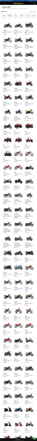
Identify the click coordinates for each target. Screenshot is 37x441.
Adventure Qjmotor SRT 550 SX (29, 90)
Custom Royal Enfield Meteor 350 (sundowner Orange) (7, 231)
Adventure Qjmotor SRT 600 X (18, 103)
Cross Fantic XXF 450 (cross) (28, 160)
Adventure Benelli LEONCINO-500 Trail (18, 32)
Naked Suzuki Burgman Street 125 (7, 416)
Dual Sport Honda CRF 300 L (28, 274)
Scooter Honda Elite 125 (17, 430)
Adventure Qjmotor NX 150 (6, 90)
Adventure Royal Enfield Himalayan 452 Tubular (17, 119)
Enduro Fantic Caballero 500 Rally (28, 303)
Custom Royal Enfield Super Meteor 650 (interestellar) (28, 245)
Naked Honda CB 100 (17, 360)
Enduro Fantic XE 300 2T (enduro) (6, 318)
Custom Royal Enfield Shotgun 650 (29, 231)
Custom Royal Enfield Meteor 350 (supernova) (18, 231)
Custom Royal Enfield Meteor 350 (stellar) (29, 216)
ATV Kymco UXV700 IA (6, 160)
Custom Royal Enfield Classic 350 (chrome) (7, 202)
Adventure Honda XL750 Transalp (28, 76)
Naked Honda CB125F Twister (7, 388)
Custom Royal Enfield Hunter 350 (7, 216)
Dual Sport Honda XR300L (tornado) (28, 289)
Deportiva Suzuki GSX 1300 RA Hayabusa (29, 260)
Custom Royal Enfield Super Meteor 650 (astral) (7, 245)
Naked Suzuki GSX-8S (17, 416)
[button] (3, 3)
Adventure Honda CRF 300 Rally (7, 46)
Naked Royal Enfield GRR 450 (29, 402)
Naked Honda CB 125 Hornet (29, 360)
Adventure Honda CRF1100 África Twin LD (17, 61)
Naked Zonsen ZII (27, 416)
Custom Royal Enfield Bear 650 (29, 187)
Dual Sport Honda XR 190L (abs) (7, 288)
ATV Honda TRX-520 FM (6, 146)
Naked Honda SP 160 (17, 402)
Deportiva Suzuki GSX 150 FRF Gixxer (7, 274)
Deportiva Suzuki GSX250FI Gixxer (17, 274)
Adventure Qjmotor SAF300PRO (18, 90)
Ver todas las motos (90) (33, 11)
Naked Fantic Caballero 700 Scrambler (7, 361)
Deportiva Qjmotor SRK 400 (17, 259)
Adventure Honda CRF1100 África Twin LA (7, 61)
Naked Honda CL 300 (6, 402)
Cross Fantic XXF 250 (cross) (18, 160)
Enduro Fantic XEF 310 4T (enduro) (28, 318)
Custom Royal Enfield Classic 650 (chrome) (29, 202)
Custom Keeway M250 (6, 187)
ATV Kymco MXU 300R (17, 146)
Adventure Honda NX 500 (17, 75)
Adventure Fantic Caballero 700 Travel (29, 32)
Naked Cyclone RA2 (16, 346)
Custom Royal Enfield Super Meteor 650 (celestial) (18, 245)
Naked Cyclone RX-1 (27, 346)
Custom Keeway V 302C (17, 187)
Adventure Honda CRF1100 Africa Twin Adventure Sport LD (29, 47)
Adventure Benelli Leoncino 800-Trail (7, 32)
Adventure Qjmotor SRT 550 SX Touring (7, 104)
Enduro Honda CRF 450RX (28, 332)
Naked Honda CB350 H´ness (28, 388)
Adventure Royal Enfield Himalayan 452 (6, 119)
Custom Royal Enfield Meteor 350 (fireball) (18, 216)
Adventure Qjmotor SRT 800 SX (29, 103)
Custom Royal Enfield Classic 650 (18, 202)
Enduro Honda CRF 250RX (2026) (6, 333)
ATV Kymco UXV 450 (27, 146)
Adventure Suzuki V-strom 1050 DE (29, 119)
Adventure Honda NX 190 (6, 75)
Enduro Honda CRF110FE (6, 346)
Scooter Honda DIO (5, 430)
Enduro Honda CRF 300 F (17, 332)
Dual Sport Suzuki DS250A (17, 303)
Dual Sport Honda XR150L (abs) (18, 288)
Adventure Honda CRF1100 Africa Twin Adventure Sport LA (18, 47)
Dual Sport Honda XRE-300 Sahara (7, 303)
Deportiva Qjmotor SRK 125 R (7, 259)
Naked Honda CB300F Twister (18, 388)
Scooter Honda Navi (27, 430)
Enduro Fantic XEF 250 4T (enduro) (17, 318)
